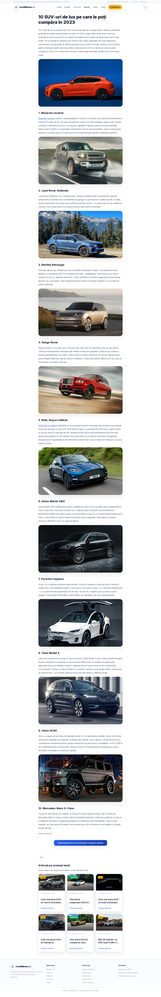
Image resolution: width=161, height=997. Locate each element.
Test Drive (77, 7)
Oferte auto (86, 976)
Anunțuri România (88, 969)
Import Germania (122, 2)
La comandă (134, 2)
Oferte (103, 7)
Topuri (95, 7)
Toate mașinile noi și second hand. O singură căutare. (81, 843)
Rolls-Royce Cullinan (47, 425)
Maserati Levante (46, 118)
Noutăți (67, 7)
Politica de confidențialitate (128, 973)
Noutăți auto (50, 969)
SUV (41, 857)
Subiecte (49, 976)
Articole (87, 7)
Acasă (59, 7)
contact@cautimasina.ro (126, 976)
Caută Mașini (115, 7)
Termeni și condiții (124, 969)
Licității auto (143, 2)
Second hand (111, 2)
